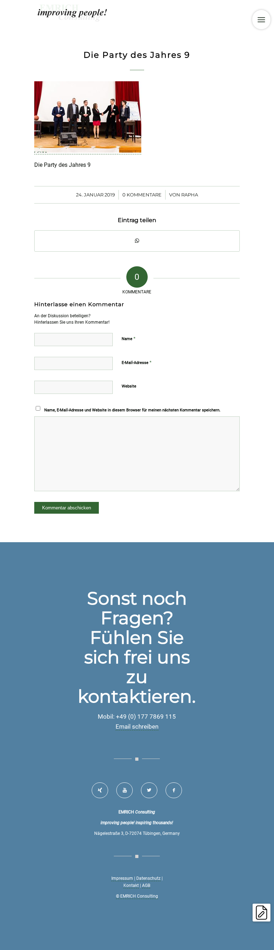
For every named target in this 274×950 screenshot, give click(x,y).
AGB (146, 885)
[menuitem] (261, 19)
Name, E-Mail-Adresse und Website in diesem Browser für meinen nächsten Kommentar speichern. (132, 410)
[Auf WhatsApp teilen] (137, 241)
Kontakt (131, 885)
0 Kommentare (142, 194)
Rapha (189, 194)
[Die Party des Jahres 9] (87, 150)
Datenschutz (148, 878)
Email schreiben (137, 726)
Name (129, 338)
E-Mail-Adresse (137, 362)
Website (129, 386)
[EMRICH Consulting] (72, 16)
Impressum (122, 878)
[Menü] (261, 19)
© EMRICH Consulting (137, 896)
